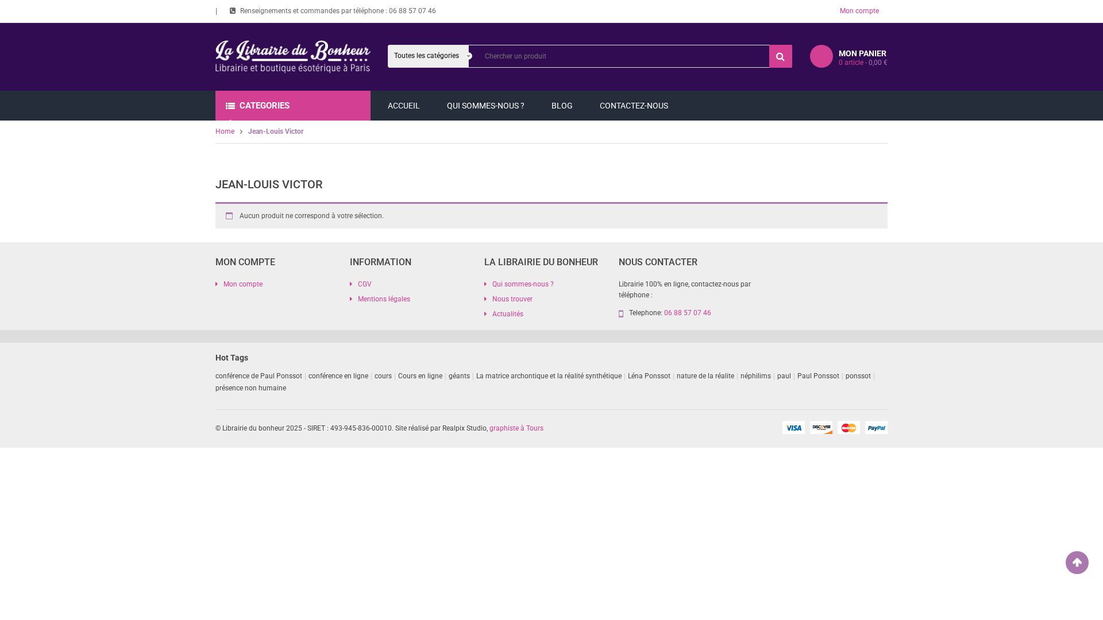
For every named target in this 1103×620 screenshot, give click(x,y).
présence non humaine (250, 388)
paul (784, 376)
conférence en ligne (338, 376)
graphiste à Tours (516, 428)
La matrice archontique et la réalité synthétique (549, 376)
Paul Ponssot (818, 376)
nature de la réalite (705, 376)
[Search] (780, 56)
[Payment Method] (793, 427)
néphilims (756, 376)
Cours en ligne (420, 376)
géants (459, 376)
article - (863, 63)
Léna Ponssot (649, 376)
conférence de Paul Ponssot (258, 376)
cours (383, 376)
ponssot (858, 376)
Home (224, 131)
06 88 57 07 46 (412, 11)
